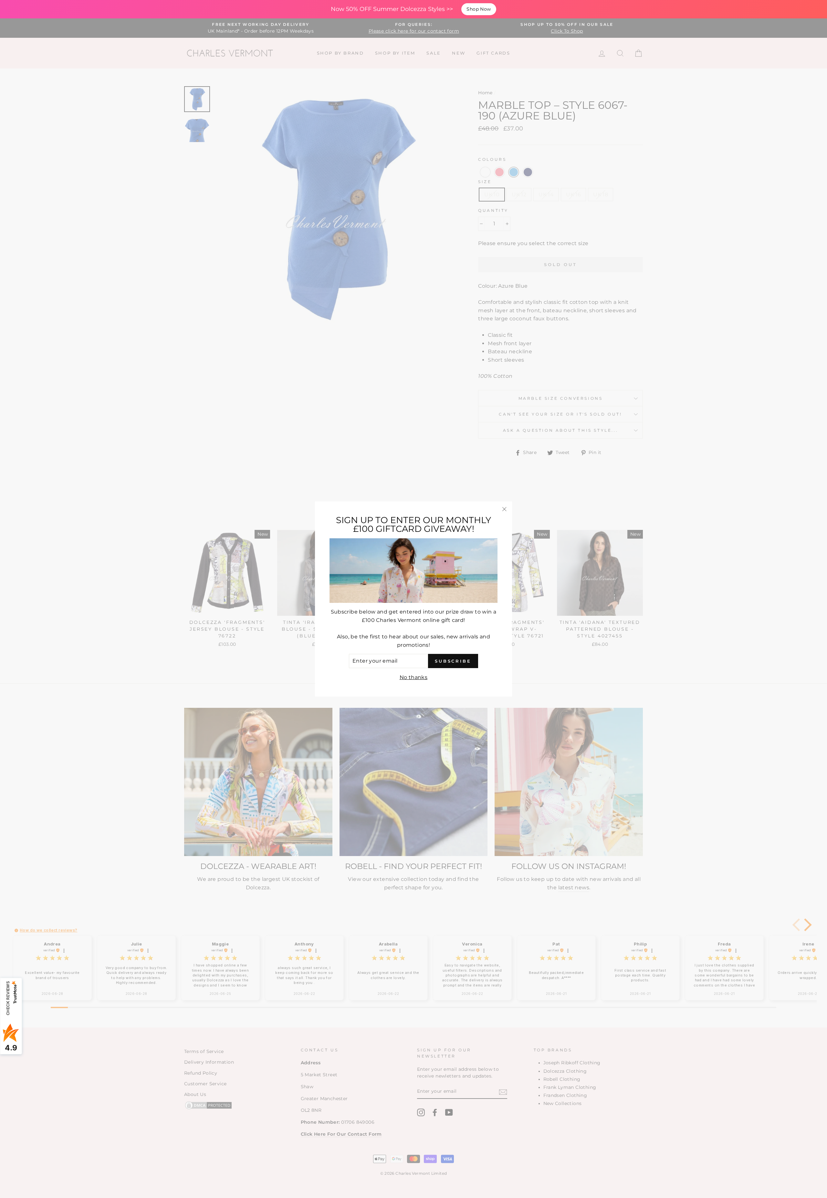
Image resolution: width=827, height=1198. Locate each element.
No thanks (414, 677)
